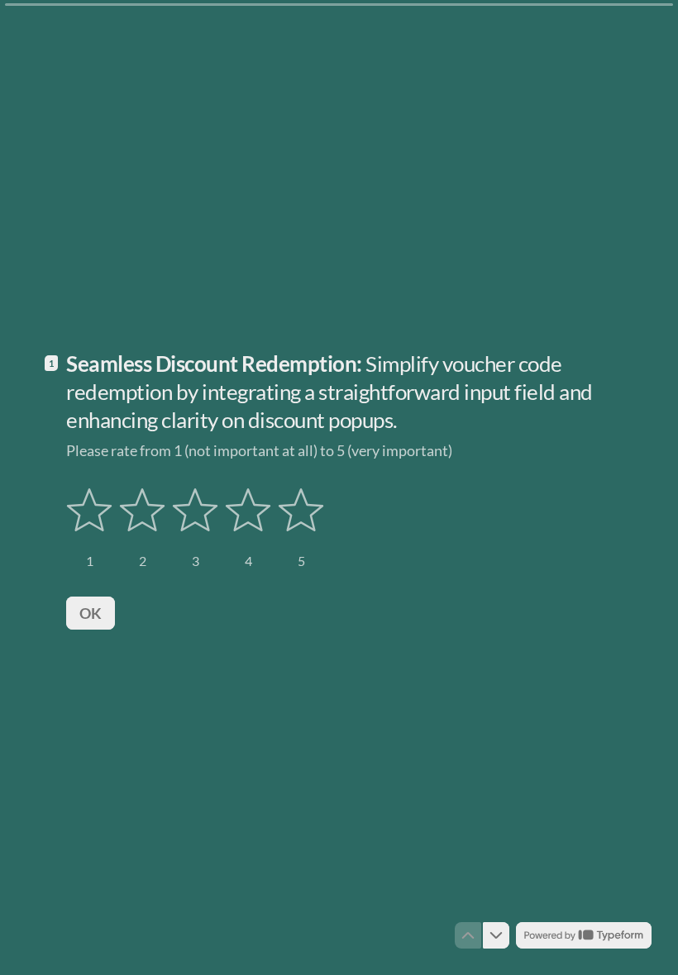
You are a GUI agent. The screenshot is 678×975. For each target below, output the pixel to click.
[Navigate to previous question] (468, 935)
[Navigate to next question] (496, 935)
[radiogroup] (195, 528)
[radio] (89, 528)
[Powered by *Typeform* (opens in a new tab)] (584, 935)
